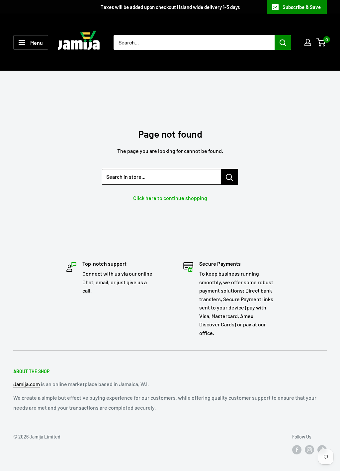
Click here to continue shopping (170, 198)
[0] (321, 42)
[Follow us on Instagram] (309, 449)
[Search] (283, 42)
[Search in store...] (229, 177)
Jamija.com (26, 384)
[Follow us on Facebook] (296, 449)
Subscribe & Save (302, 7)
